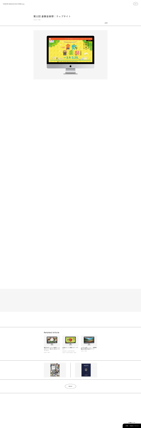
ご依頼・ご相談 (43, 409)
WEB (39, 20)
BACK (70, 386)
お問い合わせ (29, 409)
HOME (27, 404)
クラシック (49, 320)
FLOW (58, 404)
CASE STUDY (71, 404)
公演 (64, 320)
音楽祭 (71, 320)
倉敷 (55, 320)
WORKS (37, 404)
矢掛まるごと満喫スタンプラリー (70, 348)
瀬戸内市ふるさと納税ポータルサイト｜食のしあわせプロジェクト (52, 349)
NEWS (84, 404)
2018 (45, 320)
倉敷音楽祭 (59, 320)
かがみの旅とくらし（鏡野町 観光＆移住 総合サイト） (89, 348)
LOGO (35, 20)
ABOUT (48, 404)
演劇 (68, 320)
